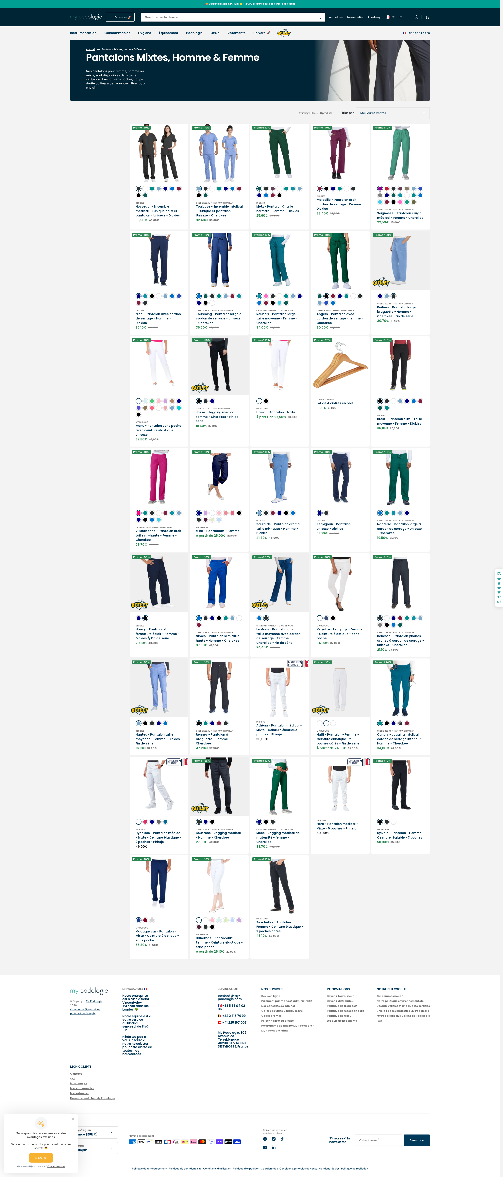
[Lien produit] (159, 177)
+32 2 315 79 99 (233, 1016)
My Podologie (94, 1001)
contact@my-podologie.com (230, 997)
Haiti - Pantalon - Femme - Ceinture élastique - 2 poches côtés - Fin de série (338, 738)
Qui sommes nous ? (390, 996)
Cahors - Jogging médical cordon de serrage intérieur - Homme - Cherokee (400, 738)
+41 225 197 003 (234, 1022)
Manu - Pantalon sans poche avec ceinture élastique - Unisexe (158, 430)
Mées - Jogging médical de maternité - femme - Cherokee (278, 837)
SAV (72, 1079)
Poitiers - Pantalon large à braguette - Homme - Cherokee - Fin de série (398, 311)
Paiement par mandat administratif (286, 1001)
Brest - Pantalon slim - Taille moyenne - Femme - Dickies (399, 421)
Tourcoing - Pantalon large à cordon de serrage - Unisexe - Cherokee (219, 318)
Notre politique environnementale (400, 1001)
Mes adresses (79, 1093)
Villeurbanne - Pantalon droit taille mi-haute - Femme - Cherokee (158, 535)
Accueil (90, 49)
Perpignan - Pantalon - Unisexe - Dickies (335, 526)
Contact (76, 1074)
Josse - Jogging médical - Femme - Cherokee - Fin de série (217, 416)
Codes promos (271, 1016)
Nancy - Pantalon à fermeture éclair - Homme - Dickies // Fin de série (157, 633)
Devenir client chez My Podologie (92, 1098)
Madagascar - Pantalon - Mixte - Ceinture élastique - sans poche (157, 935)
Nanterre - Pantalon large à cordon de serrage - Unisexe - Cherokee (399, 528)
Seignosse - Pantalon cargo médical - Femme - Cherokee (400, 215)
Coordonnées (269, 1168)
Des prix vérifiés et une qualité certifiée (403, 1006)
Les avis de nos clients (342, 1021)
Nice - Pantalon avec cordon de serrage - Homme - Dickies (158, 318)
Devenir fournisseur (340, 996)
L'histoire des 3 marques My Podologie (403, 1011)
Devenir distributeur (341, 1001)
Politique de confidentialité (185, 1168)
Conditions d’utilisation (217, 1168)
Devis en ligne (270, 996)
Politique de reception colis (345, 1011)
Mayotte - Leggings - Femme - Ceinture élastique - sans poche (339, 633)
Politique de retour (340, 1016)
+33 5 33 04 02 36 (418, 33)
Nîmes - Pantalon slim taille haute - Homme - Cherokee (217, 638)
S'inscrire (417, 1140)
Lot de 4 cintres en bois (335, 403)
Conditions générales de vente (298, 1168)
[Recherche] (320, 17)
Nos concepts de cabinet (278, 1006)
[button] (427, 17)
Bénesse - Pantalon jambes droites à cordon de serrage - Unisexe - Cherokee (400, 640)
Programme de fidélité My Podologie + (287, 1026)
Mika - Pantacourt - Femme (218, 531)
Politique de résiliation (354, 1168)
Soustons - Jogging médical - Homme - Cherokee (218, 835)
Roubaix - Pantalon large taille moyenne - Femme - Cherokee (276, 318)
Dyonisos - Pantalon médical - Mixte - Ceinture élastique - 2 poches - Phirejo (158, 837)
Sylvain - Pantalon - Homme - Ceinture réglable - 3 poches (400, 835)
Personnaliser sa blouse (277, 1021)
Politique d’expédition (246, 1168)
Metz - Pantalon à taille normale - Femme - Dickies (277, 208)
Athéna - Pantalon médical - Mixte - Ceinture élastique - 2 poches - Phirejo (279, 729)
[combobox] (233, 17)
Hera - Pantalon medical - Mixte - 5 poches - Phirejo (337, 826)
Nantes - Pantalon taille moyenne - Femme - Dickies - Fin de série (159, 738)
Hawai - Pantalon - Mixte (275, 412)
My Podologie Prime (274, 1030)
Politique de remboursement (149, 1168)
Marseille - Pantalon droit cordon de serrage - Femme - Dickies (340, 204)
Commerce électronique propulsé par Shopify (85, 1011)
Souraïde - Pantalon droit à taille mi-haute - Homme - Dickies (278, 528)
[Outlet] (284, 33)
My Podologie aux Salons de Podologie (403, 1016)
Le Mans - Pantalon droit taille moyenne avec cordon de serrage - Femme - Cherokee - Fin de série (278, 636)
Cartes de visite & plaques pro (282, 1011)
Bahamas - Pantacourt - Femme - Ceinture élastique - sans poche (219, 942)
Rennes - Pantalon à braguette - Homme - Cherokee (213, 738)
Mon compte (78, 1083)
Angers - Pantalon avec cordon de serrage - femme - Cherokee (340, 318)
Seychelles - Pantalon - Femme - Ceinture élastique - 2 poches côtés (279, 926)
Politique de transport (342, 1006)
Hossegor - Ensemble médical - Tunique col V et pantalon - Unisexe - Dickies (158, 210)
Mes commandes (82, 1088)
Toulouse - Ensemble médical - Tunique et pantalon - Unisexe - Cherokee (219, 210)
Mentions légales (329, 1168)
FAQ (379, 1021)
